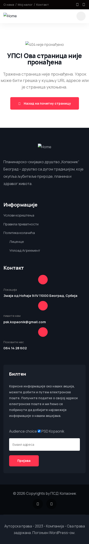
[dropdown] (81, 16)
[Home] (10, 16)
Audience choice (23, 431)
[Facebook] (77, 4)
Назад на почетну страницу (47, 103)
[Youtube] (84, 4)
